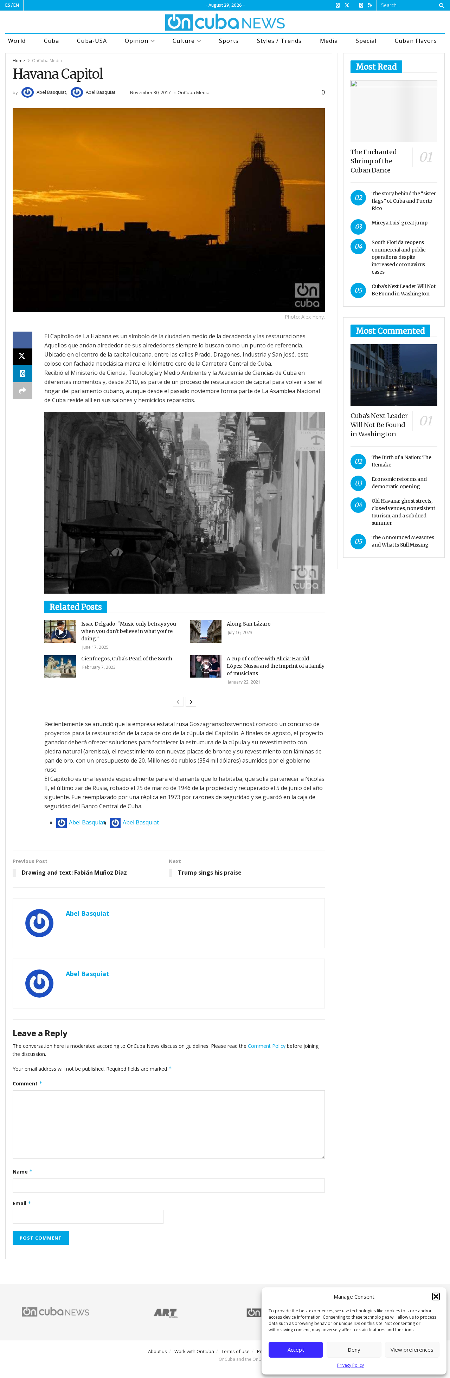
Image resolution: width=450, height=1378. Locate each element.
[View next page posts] (191, 702)
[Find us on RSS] (370, 5)
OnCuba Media (47, 61)
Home (19, 61)
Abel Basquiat (51, 92)
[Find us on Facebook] (338, 5)
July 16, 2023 (239, 632)
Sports (229, 41)
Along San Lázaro (249, 624)
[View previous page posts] (178, 702)
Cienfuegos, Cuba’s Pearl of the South (126, 658)
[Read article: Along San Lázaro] (205, 631)
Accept (296, 1349)
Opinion (136, 41)
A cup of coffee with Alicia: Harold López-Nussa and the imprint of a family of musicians (275, 666)
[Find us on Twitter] (347, 5)
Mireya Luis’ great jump (400, 223)
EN (16, 5)
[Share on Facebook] (22, 340)
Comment (28, 1083)
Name (23, 1171)
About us (157, 1351)
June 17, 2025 (95, 647)
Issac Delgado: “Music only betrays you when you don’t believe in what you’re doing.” (128, 631)
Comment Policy (266, 1046)
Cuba (51, 41)
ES (7, 5)
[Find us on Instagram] (361, 5)
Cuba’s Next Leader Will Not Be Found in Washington (379, 425)
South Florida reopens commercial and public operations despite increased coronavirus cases (399, 257)
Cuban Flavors (416, 41)
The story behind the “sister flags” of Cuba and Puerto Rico (404, 200)
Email (22, 1203)
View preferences (412, 1349)
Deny (354, 1349)
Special (366, 41)
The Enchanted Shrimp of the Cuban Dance (374, 161)
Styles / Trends (279, 41)
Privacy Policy (350, 1365)
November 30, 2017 (150, 92)
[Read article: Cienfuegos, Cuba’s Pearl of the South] (60, 666)
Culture (184, 41)
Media (329, 41)
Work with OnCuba (194, 1351)
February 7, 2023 (98, 667)
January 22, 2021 (244, 682)
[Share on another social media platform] (22, 390)
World (17, 41)
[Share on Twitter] (22, 356)
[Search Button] (440, 5)
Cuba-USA (92, 41)
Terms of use (235, 1351)
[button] (435, 1296)
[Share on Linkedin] (22, 373)
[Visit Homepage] (225, 22)
